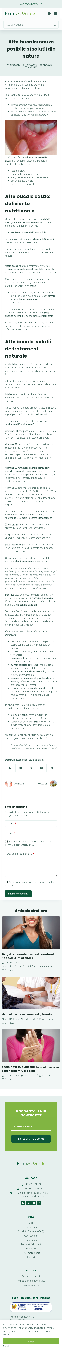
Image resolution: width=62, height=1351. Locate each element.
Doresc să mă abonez (31, 1138)
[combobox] (27, 25)
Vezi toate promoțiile (31, 3)
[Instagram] (28, 1203)
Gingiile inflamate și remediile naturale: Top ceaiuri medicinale (29, 956)
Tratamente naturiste (42, 966)
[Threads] (41, 768)
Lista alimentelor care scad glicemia (27, 1014)
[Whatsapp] (39, 1203)
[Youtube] (33, 1203)
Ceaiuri (18, 966)
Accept (31, 1341)
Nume (11, 823)
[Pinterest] (52, 768)
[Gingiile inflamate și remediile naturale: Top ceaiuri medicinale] (31, 932)
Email (11, 833)
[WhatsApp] (21, 768)
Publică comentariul (18, 893)
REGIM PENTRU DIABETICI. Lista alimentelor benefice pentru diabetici (30, 1069)
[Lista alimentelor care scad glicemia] (31, 993)
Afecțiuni (47, 64)
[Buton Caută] (54, 24)
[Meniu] (55, 13)
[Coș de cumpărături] (49, 13)
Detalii (6, 1346)
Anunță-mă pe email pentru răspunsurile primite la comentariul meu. (29, 843)
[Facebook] (10, 768)
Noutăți (27, 966)
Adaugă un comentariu (20, 853)
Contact (31, 1178)
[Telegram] (31, 768)
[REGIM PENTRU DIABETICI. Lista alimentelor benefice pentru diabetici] (31, 1045)
